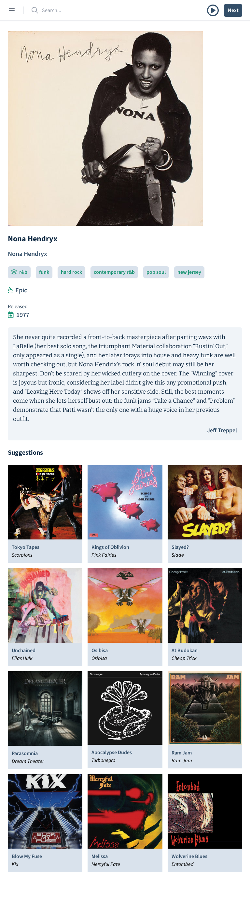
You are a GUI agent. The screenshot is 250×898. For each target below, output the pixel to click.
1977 (22, 315)
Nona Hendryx (27, 254)
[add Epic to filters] (10, 290)
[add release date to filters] (11, 315)
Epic (21, 290)
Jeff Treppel (222, 430)
